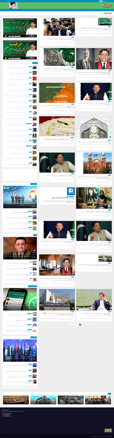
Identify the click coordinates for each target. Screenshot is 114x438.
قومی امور (100, 10)
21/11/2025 (32, 206)
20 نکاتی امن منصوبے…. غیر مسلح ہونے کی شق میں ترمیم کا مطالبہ (19, 376)
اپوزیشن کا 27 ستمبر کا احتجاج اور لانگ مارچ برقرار (98, 400)
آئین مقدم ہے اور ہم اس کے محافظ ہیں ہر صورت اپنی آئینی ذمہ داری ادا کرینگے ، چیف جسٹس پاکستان (21, 255)
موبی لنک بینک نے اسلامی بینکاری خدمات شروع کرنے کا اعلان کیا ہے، (21, 204)
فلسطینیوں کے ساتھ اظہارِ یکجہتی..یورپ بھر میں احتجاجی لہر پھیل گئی (18, 371)
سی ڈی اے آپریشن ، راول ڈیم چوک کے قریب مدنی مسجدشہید (21, 153)
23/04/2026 (32, 308)
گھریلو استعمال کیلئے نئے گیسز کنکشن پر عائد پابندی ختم (20, 130)
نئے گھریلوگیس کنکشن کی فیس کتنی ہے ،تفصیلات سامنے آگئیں (20, 90)
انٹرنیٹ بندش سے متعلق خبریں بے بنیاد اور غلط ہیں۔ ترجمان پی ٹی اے (18, 325)
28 (73, 324)
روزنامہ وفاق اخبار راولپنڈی (70, 196)
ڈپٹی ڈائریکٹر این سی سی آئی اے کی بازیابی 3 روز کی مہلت (20, 67)
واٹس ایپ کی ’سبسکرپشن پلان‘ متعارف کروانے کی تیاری (20, 306)
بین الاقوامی (94, 10)
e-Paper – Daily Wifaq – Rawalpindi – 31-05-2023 (63, 197)
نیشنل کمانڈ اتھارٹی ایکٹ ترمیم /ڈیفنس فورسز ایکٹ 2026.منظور (17, 400)
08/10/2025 (32, 359)
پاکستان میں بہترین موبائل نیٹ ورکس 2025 (23, 320)
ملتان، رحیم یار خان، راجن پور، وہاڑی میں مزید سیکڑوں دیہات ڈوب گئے (18, 101)
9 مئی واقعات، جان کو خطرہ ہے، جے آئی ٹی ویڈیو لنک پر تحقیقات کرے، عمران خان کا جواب (57, 241)
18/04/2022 (32, 257)
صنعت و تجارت (88, 10)
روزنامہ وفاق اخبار (62, 10)
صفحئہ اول (106, 10)
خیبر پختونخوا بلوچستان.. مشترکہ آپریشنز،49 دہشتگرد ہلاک (74, 400)
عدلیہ (34, 252)
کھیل (71, 10)
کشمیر (68, 10)
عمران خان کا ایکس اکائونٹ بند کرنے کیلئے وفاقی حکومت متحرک (19, 84)
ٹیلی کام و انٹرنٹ (77, 10)
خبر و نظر (110, 70)
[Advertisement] (30, 174)
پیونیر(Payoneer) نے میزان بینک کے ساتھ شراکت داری (21, 212)
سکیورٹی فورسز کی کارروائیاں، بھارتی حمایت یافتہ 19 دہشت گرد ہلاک (18, 124)
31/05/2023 (108, 31)
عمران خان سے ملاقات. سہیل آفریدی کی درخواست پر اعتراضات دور (19, 73)
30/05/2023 (108, 316)
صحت (83, 10)
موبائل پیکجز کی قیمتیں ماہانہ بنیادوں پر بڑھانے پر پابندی (19, 314)
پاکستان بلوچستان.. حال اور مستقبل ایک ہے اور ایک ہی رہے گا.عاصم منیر (43, 400)
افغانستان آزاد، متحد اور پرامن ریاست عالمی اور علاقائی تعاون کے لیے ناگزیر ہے (20, 357)
